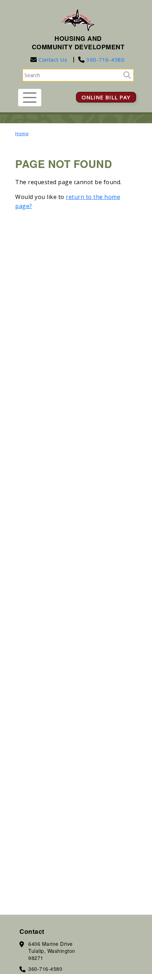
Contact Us (53, 59)
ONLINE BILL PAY (106, 97)
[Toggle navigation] (29, 97)
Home (22, 133)
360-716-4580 (105, 59)
